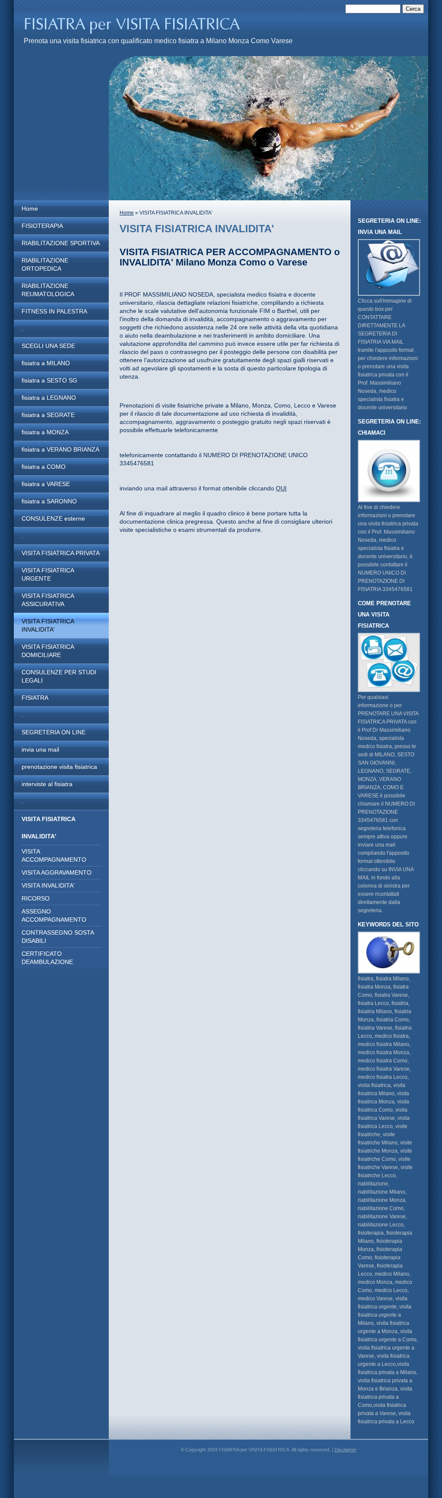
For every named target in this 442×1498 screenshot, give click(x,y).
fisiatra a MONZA (45, 432)
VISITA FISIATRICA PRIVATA (61, 553)
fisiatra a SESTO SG (49, 380)
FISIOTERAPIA (42, 225)
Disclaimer (346, 1449)
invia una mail (40, 749)
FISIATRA (35, 697)
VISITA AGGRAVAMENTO (57, 872)
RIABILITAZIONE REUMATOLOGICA (48, 289)
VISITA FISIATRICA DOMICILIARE (48, 650)
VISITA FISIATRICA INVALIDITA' (48, 625)
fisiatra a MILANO (46, 363)
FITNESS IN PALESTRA (54, 311)
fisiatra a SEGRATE (48, 414)
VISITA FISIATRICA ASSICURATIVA (48, 599)
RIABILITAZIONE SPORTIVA (61, 243)
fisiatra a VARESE (46, 483)
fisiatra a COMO (44, 466)
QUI (281, 488)
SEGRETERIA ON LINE (53, 732)
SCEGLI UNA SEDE (48, 345)
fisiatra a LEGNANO (49, 397)
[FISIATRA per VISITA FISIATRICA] (142, 24)
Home (30, 208)
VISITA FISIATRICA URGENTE (48, 574)
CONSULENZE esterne (53, 518)
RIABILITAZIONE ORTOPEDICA (45, 264)
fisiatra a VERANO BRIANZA (60, 449)
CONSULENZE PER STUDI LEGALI (59, 676)
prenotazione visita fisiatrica (59, 766)
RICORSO (36, 898)
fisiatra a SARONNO (49, 501)
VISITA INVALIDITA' (48, 885)
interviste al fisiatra (47, 784)
